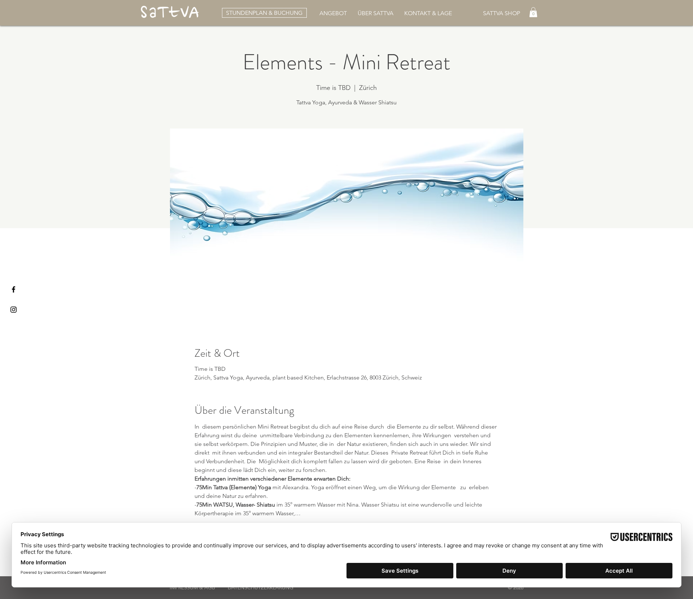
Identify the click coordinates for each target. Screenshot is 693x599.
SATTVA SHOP (501, 13)
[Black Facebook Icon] (13, 289)
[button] (375, 12)
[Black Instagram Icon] (13, 309)
